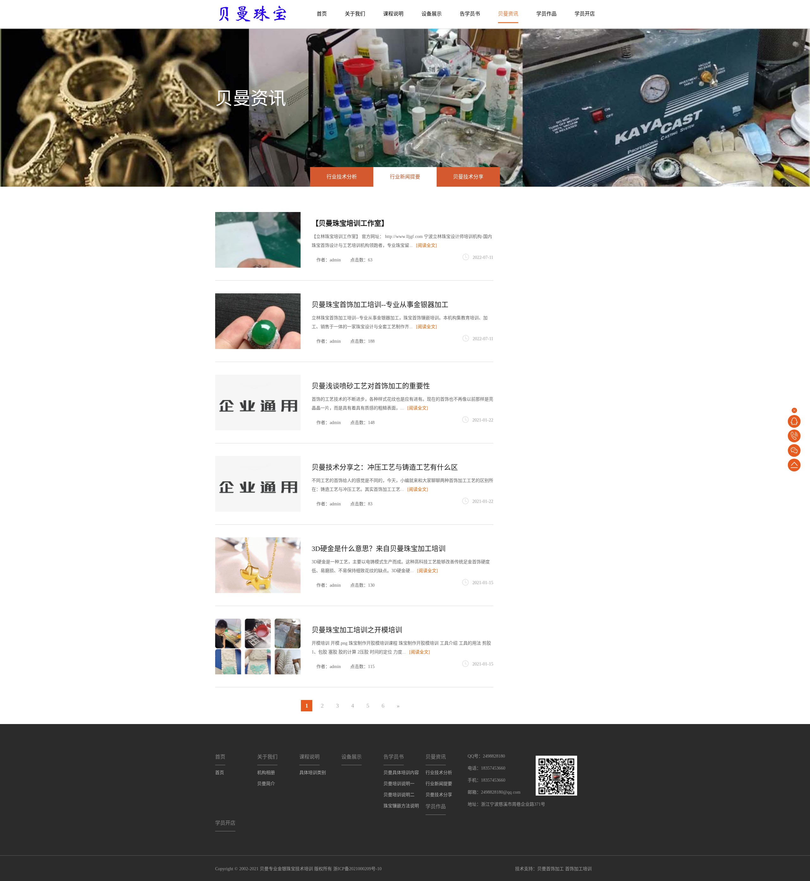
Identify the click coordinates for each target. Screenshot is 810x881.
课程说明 (393, 13)
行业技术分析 (342, 176)
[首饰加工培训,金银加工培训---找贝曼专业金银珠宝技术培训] (252, 13)
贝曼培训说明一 (398, 783)
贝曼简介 (266, 783)
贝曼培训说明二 (398, 794)
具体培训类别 (312, 772)
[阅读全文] (426, 245)
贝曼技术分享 (468, 176)
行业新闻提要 (405, 176)
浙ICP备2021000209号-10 (357, 868)
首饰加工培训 (578, 868)
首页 (322, 13)
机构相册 (266, 772)
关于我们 (355, 13)
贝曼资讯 (508, 13)
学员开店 (585, 13)
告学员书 (470, 13)
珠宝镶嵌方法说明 (401, 805)
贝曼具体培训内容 (401, 772)
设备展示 (431, 13)
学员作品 (546, 13)
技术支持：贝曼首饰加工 (539, 868)
